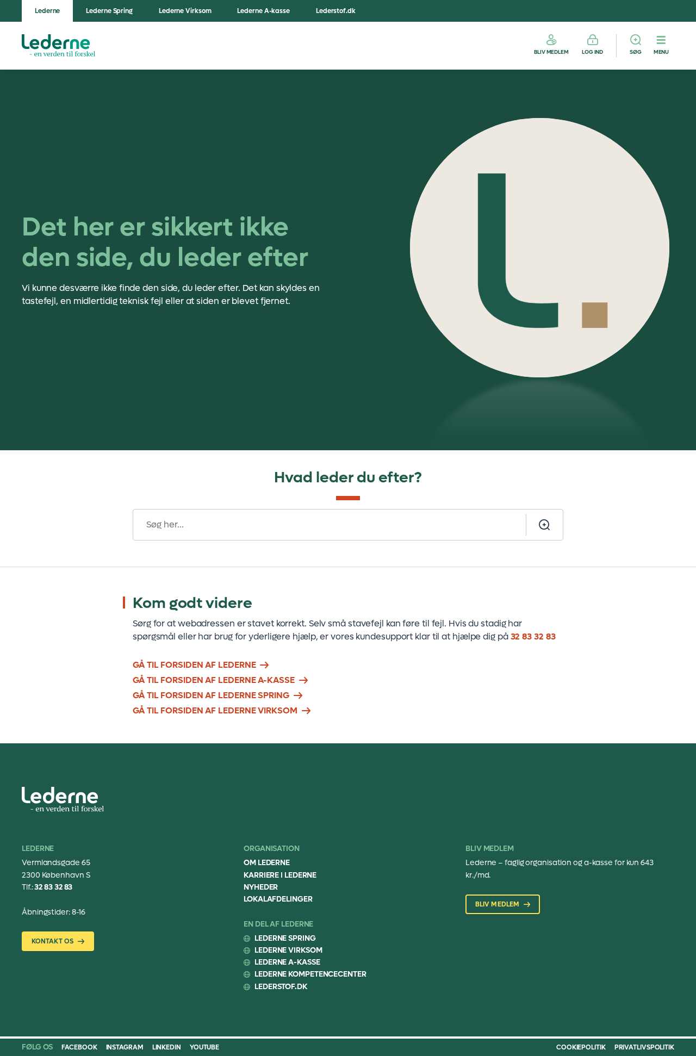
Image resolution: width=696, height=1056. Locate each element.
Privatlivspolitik (644, 1047)
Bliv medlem (551, 51)
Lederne (47, 11)
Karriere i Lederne (280, 875)
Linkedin (166, 1047)
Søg (636, 51)
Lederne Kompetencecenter (310, 974)
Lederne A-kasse (263, 11)
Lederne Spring (109, 11)
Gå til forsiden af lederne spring (211, 695)
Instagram (125, 1047)
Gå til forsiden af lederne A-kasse (214, 680)
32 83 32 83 (533, 636)
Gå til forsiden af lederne (194, 664)
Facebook (79, 1047)
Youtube (204, 1047)
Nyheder (261, 887)
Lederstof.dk (336, 11)
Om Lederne (267, 863)
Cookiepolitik (581, 1047)
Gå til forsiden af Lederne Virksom (215, 710)
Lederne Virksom (185, 11)
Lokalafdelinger (278, 899)
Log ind (592, 51)
